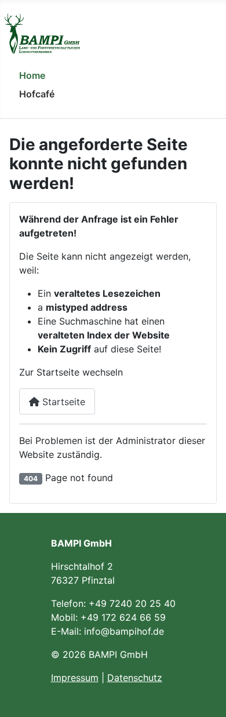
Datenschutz (134, 677)
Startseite (62, 401)
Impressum (75, 677)
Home (32, 75)
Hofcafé (36, 94)
